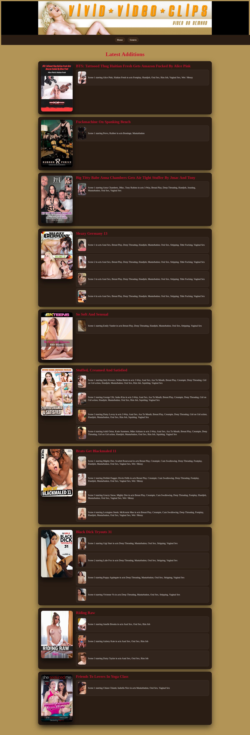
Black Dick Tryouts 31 (94, 532)
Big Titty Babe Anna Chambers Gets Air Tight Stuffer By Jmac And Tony (135, 178)
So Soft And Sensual (92, 314)
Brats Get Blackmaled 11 (96, 451)
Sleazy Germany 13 (91, 233)
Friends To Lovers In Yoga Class (102, 676)
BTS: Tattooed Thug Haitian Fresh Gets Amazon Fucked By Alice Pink (133, 66)
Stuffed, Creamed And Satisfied (101, 370)
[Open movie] (57, 88)
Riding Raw (85, 613)
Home (120, 40)
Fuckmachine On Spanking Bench (103, 122)
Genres (133, 40)
